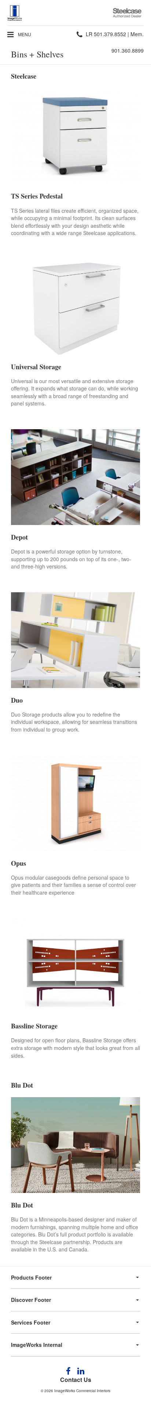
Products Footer (31, 1277)
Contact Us (75, 1379)
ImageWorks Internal (36, 1344)
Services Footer (30, 1322)
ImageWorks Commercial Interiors (82, 1390)
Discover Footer (31, 1299)
